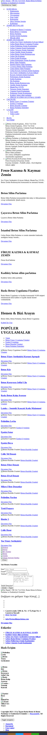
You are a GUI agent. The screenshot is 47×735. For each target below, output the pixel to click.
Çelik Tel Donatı (8, 454)
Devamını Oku (6, 361)
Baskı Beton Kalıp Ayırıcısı (13, 395)
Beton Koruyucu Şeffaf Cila (14, 382)
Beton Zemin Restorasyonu (20, 83)
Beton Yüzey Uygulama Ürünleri (22, 101)
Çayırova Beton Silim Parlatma (21, 67)
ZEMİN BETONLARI (15, 25)
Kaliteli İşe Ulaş (6, 323)
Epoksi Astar (7, 432)
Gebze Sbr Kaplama (17, 56)
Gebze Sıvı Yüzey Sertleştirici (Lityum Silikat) (26, 42)
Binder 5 (5, 519)
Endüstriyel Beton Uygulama (20, 30)
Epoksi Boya (7, 443)
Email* (3, 572)
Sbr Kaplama (15, 81)
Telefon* (4, 574)
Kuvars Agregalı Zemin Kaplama (22, 75)
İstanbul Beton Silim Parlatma (20, 64)
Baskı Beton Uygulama (18, 32)
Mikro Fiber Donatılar (11, 486)
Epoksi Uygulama (16, 103)
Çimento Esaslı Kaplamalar (20, 91)
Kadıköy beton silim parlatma (20, 95)
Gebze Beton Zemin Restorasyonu (22, 54)
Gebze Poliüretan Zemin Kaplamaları (23, 46)
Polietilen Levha (8, 421)
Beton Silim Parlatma (17, 62)
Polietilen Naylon (9, 497)
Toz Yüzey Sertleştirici (11, 541)
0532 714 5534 (10, 615)
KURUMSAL (12, 9)
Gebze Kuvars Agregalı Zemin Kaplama (24, 71)
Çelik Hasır (6, 530)
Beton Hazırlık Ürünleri (18, 106)
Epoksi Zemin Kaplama (18, 36)
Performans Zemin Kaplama (20, 77)
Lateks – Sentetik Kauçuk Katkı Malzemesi (21, 408)
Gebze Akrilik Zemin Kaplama (21, 52)
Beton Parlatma (15, 34)
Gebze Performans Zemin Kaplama (22, 60)
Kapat (11, 588)
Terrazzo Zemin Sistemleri (19, 89)
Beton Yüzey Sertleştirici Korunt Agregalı (20, 356)
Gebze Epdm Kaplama (18, 58)
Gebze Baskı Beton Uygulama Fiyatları (24, 44)
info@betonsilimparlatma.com (17, 619)
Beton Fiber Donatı (10, 465)
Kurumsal (9, 726)
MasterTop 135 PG (17, 87)
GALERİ (10, 110)
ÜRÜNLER (11, 99)
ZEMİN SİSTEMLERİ (15, 40)
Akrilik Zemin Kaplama (18, 85)
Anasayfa (9, 724)
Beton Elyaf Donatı (10, 476)
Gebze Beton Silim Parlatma (20, 69)
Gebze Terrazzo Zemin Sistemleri (22, 50)
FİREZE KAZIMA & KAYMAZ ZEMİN (25, 97)
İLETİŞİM (10, 120)
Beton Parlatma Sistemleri (19, 108)
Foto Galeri (9, 728)
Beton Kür (6, 369)
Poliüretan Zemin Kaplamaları (21, 93)
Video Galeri (14, 114)
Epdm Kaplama (15, 79)
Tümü (7, 338)
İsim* (3, 569)
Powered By (34, 714)
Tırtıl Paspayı (7, 508)
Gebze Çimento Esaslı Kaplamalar (22, 48)
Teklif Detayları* (7, 586)
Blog (7, 730)
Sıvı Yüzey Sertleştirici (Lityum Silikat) (24, 73)
